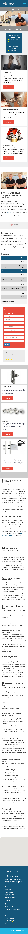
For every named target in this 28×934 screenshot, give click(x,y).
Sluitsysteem (6, 421)
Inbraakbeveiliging (8, 145)
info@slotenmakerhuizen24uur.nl (10, 247)
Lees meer (8, 86)
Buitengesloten (7, 72)
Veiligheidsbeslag (7, 387)
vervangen (9, 212)
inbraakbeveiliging (4, 204)
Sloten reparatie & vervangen (11, 109)
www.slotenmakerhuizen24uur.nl (13, 912)
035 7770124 (9, 906)
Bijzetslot (5, 457)
